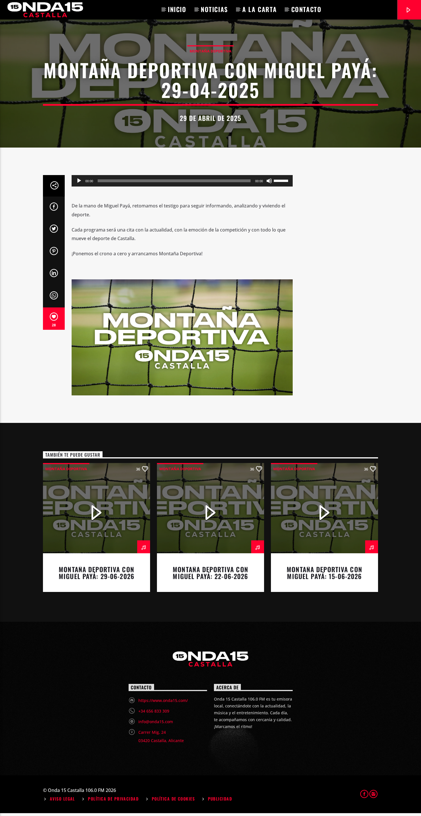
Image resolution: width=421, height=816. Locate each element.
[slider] (282, 180)
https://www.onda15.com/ (163, 700)
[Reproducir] (79, 181)
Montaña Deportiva (210, 51)
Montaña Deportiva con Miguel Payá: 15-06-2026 (324, 572)
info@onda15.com (155, 721)
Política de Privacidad (113, 799)
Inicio (177, 9)
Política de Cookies (173, 799)
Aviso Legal (62, 799)
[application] (182, 181)
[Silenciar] (269, 181)
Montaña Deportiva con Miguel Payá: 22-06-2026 (210, 572)
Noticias (214, 9)
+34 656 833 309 (153, 711)
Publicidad (220, 799)
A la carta (259, 9)
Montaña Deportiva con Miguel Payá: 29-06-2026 (96, 572)
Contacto (306, 9)
